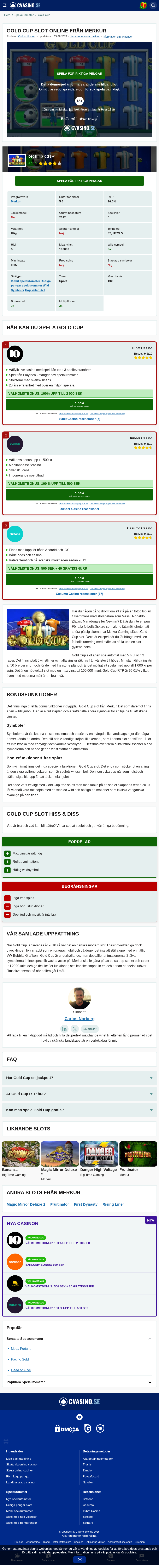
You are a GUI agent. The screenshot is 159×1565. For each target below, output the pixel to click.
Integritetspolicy (62, 1542)
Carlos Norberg (27, 36)
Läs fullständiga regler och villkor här (107, 413)
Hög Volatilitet (35, 290)
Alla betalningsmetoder (98, 1458)
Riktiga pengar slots (19, 1505)
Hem (7, 15)
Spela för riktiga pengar (79, 73)
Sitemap (140, 1542)
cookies (130, 1552)
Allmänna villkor (96, 1542)
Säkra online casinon (20, 1470)
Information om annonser (117, 36)
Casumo (88, 1505)
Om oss (18, 1542)
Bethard (88, 1522)
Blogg (46, 1542)
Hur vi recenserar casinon (85, 36)
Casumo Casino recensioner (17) (79, 593)
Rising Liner (113, 1204)
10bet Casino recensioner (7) (79, 419)
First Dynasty (86, 1204)
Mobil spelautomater (25, 281)
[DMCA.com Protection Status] (67, 1429)
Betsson (88, 1499)
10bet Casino (91, 1511)
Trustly (87, 1464)
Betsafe (88, 1516)
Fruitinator (59, 1204)
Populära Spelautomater (26, 1382)
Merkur (16, 201)
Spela (79, 404)
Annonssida (33, 1542)
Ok (80, 1559)
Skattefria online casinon (22, 1464)
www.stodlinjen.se (67, 413)
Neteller (88, 1482)
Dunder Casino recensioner (79, 509)
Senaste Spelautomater (25, 1338)
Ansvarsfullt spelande (120, 1542)
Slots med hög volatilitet (21, 1516)
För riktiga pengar (18, 1476)
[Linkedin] (64, 1029)
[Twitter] (75, 1029)
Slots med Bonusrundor (21, 1522)
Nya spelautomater (18, 1499)
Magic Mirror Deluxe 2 (26, 1204)
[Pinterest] (79, 1417)
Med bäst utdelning (18, 1458)
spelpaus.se (82, 413)
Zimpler (88, 1470)
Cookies (78, 1542)
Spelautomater (24, 15)
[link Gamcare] (88, 1429)
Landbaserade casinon (21, 1482)
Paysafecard (91, 1476)
